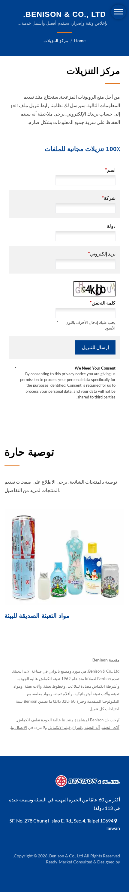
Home (80, 40)
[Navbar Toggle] (118, 12)
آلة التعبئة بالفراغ (86, 727)
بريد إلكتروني (102, 253)
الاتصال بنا (19, 727)
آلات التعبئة (110, 727)
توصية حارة (29, 452)
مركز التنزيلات (56, 40)
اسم (110, 170)
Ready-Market (59, 861)
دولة (111, 226)
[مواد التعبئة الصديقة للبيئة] (64, 557)
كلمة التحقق (103, 302)
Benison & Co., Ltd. (65, 855)
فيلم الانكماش (59, 727)
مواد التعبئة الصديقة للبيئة (37, 615)
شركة (109, 198)
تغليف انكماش (28, 719)
